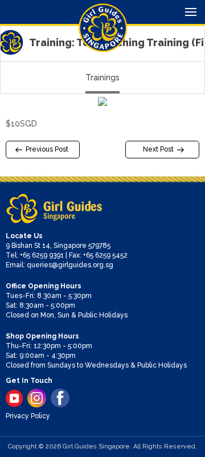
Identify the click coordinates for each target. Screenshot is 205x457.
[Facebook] (60, 398)
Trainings (102, 77)
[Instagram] (36, 398)
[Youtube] (14, 398)
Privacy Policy (28, 416)
